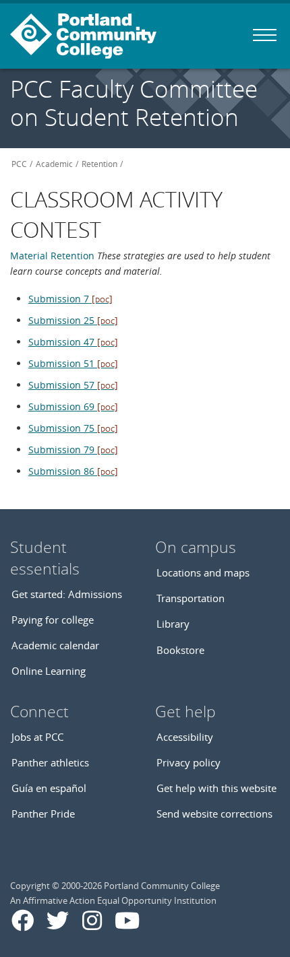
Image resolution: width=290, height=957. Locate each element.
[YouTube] (127, 920)
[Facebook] (22, 920)
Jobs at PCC (37, 737)
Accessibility (184, 737)
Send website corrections (214, 813)
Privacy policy (188, 762)
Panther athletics (50, 762)
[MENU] (265, 35)
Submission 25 (73, 320)
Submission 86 (73, 471)
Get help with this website (216, 788)
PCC (19, 164)
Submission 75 (73, 428)
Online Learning (48, 671)
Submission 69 (73, 406)
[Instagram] (92, 920)
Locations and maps (203, 572)
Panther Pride (43, 813)
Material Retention (53, 255)
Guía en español (48, 788)
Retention (99, 164)
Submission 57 (73, 384)
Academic (54, 164)
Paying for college (52, 619)
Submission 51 (73, 363)
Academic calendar (55, 645)
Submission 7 (70, 298)
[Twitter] (58, 920)
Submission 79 (73, 449)
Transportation (190, 598)
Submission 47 (73, 341)
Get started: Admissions (66, 594)
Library (173, 623)
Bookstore (180, 650)
